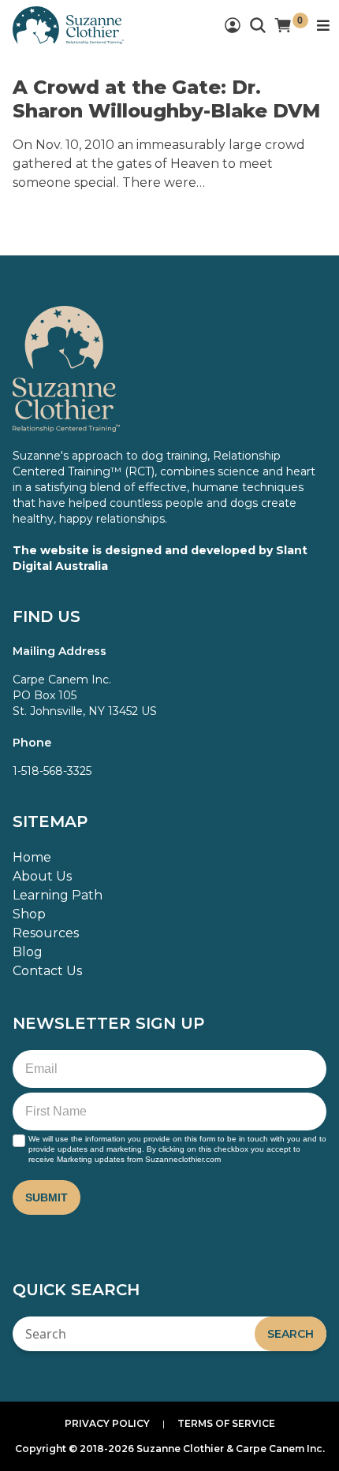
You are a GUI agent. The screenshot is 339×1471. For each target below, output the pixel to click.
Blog (28, 951)
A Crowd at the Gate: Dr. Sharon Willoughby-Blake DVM (166, 99)
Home (32, 857)
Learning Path (57, 895)
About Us (42, 876)
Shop (29, 914)
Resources (46, 932)
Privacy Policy (107, 1423)
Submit (46, 1197)
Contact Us (47, 970)
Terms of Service (226, 1423)
